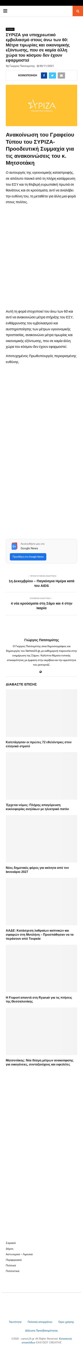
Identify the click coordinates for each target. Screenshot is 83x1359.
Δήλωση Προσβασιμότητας (41, 1330)
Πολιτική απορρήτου (40, 1321)
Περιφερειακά (14, 1259)
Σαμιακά (11, 1242)
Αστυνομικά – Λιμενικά (19, 1254)
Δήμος (10, 1248)
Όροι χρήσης (66, 1321)
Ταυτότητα (15, 1321)
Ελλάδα (10, 29)
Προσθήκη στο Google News (28, 556)
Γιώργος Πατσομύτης (22, 65)
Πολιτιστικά (12, 1271)
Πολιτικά (11, 1265)
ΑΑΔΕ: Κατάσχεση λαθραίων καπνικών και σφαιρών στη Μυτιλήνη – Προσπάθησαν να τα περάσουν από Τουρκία (40, 934)
